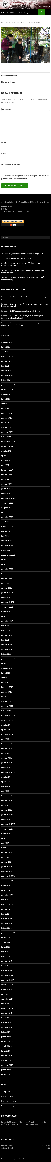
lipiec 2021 (5, 616)
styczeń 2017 (6, 862)
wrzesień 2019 (7, 720)
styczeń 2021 (6, 644)
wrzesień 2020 (7, 663)
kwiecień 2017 (7, 848)
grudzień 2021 (7, 592)
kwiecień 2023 (7, 526)
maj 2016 (5, 900)
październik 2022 (8, 555)
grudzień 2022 (7, 545)
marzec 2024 (6, 474)
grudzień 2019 (7, 706)
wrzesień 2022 (7, 559)
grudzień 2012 (7, 1065)
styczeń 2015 (6, 970)
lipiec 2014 (5, 994)
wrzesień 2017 (7, 829)
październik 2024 (8, 441)
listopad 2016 (6, 871)
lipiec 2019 (5, 729)
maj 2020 (5, 682)
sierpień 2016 (6, 885)
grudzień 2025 (7, 375)
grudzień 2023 (7, 489)
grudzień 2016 (7, 866)
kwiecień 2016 (7, 904)
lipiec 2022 (5, 564)
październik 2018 (8, 772)
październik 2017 (8, 824)
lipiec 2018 (5, 781)
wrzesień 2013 (7, 1041)
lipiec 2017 (5, 838)
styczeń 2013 (6, 1060)
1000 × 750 (20, 23)
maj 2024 (5, 465)
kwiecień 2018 (7, 796)
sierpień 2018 (6, 777)
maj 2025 (5, 408)
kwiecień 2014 (7, 1008)
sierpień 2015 (6, 942)
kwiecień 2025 (7, 413)
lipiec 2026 (5, 347)
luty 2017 (5, 857)
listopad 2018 (6, 767)
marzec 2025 (6, 418)
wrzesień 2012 (7, 1074)
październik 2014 (8, 980)
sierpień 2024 (6, 451)
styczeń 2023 (6, 541)
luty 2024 (5, 479)
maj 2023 (5, 522)
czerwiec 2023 (7, 517)
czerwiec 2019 (7, 734)
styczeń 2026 (6, 370)
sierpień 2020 (6, 668)
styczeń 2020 (6, 701)
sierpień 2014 (6, 989)
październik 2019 (8, 715)
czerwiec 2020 (7, 678)
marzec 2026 (6, 361)
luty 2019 (5, 753)
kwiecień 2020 (7, 687)
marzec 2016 (6, 909)
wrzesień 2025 (7, 389)
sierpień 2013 (6, 1046)
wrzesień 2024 (7, 446)
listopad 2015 (6, 928)
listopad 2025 (6, 380)
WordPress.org (7, 1106)
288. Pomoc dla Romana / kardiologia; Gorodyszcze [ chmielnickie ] (21, 324)
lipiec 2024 (5, 456)
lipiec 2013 (5, 1051)
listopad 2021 (6, 597)
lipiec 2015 (5, 947)
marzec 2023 (6, 531)
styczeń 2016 (6, 918)
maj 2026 (5, 352)
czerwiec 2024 (7, 460)
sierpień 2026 (6, 342)
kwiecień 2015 (7, 956)
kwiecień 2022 (7, 574)
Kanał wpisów (7, 1096)
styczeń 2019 (6, 758)
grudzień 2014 (7, 975)
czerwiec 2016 (7, 895)
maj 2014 (5, 1003)
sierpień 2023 (6, 507)
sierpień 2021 (6, 611)
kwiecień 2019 (7, 744)
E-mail (4, 153)
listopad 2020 (6, 654)
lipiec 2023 (5, 512)
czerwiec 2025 (7, 404)
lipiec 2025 (5, 399)
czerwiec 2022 (7, 569)
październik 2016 (8, 876)
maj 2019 (5, 739)
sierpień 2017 (6, 833)
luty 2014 (5, 1018)
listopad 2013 (6, 1032)
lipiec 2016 (5, 890)
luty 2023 (5, 536)
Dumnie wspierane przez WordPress (13, 1159)
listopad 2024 (6, 437)
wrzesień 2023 (7, 503)
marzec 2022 (6, 578)
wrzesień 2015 (7, 937)
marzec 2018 (6, 800)
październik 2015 (8, 933)
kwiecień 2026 (7, 356)
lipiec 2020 (5, 673)
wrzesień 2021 (7, 607)
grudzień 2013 (7, 1027)
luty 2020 (5, 696)
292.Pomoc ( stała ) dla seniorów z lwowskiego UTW (22, 253)
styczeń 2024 (6, 484)
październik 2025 (8, 385)
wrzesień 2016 (7, 881)
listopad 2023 (6, 493)
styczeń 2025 (6, 427)
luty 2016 (5, 914)
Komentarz (7, 108)
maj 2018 (5, 791)
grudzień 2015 (7, 923)
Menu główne (48, 12)
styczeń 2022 (6, 588)
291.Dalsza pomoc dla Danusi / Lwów (16, 258)
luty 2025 (5, 422)
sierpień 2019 (6, 725)
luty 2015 (5, 966)
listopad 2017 (6, 819)
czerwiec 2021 (7, 621)
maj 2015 (5, 951)
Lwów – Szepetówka (33, 23)
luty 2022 (5, 583)
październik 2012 (8, 1070)
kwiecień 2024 (7, 470)
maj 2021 (5, 626)
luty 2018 (5, 805)
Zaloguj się (5, 1091)
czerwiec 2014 (7, 999)
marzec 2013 (6, 1055)
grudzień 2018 (7, 763)
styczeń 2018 (6, 810)
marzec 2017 (6, 852)
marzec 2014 (6, 1013)
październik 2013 (8, 1037)
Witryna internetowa (10, 164)
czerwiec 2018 (7, 786)
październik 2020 (8, 659)
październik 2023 (8, 498)
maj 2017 (5, 843)
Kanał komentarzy (8, 1101)
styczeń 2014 (6, 1022)
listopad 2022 (6, 550)
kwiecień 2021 (7, 630)
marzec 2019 (6, 748)
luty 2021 (5, 640)
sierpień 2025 (6, 394)
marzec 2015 (6, 961)
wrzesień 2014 (7, 985)
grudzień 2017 (7, 815)
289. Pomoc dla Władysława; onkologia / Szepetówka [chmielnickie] (22, 317)
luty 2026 (5, 366)
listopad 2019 (6, 711)
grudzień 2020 (7, 649)
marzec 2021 (6, 635)
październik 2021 (8, 602)
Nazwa (5, 142)
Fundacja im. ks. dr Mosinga (15, 12)
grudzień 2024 (7, 432)
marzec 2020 (6, 692)
